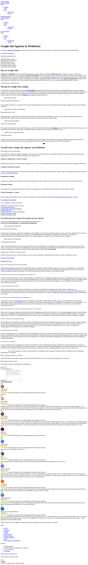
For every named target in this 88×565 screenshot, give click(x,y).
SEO (5, 9)
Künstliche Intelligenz (7, 349)
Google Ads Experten (11, 173)
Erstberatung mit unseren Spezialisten (63, 292)
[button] (44, 4)
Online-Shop (4, 155)
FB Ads (10, 13)
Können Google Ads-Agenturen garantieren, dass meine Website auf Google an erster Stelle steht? (21, 308)
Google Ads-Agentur (9, 268)
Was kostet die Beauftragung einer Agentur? (10, 285)
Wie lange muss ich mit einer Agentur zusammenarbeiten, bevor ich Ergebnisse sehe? (18, 274)
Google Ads (11, 12)
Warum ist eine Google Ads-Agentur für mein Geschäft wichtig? (14, 264)
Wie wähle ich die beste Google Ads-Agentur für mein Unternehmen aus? (16, 297)
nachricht (3, 380)
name (2, 367)
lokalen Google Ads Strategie (64, 197)
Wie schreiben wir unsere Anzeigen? (8, 341)
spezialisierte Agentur (50, 77)
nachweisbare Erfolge (20, 300)
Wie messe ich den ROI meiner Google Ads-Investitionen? (12, 318)
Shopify (6, 7)
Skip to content (5, 1)
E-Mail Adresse (5, 369)
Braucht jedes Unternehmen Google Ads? (9, 330)
